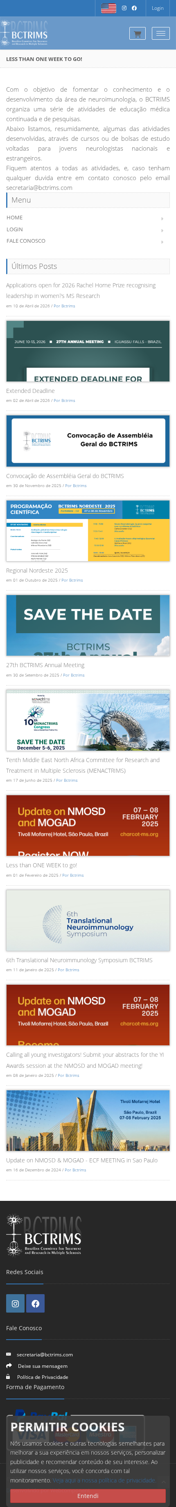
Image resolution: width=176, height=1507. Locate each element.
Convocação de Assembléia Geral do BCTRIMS (65, 476)
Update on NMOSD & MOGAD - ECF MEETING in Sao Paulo (82, 1160)
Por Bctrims (64, 306)
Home (15, 217)
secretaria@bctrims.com (45, 1354)
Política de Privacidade (42, 1377)
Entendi (88, 1496)
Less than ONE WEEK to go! (41, 865)
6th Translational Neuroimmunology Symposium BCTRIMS (79, 960)
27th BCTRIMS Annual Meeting (45, 665)
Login (158, 8)
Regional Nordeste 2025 (37, 570)
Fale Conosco (26, 240)
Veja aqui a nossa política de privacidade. (104, 1480)
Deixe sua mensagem (43, 1366)
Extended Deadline (30, 391)
